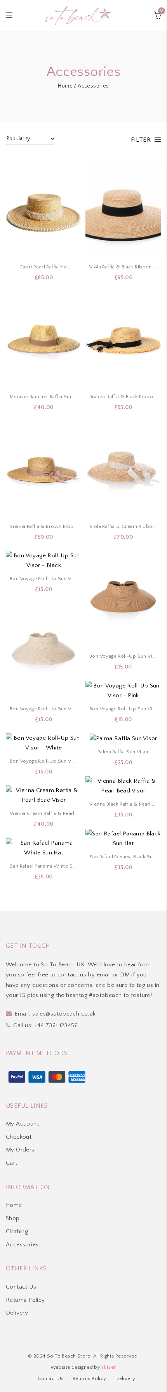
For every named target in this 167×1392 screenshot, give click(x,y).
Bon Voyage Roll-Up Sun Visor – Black (44, 578)
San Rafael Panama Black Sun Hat (123, 856)
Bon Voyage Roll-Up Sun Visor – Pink (123, 708)
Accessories (22, 1244)
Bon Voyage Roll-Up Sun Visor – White (44, 761)
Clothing (17, 1231)
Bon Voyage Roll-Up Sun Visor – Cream (44, 708)
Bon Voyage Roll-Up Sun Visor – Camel (123, 656)
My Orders (20, 1149)
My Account (22, 1123)
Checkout (18, 1137)
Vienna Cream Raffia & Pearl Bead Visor (44, 813)
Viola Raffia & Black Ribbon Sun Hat (123, 267)
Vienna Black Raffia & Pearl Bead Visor (123, 804)
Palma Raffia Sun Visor (123, 751)
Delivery (17, 1313)
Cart (11, 1163)
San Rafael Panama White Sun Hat (44, 866)
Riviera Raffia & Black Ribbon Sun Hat (123, 396)
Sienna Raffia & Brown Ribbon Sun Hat (44, 526)
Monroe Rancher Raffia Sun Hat (44, 396)
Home (65, 86)
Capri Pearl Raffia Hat (43, 267)
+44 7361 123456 (56, 1025)
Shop (13, 1218)
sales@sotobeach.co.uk (64, 1013)
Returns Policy (25, 1300)
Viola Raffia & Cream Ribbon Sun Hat (123, 526)
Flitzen (109, 1367)
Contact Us (21, 1287)
